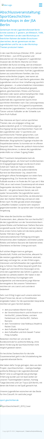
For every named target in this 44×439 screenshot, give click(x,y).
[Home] (7, 5)
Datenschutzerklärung (34, 431)
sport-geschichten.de (9, 400)
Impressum (20, 431)
